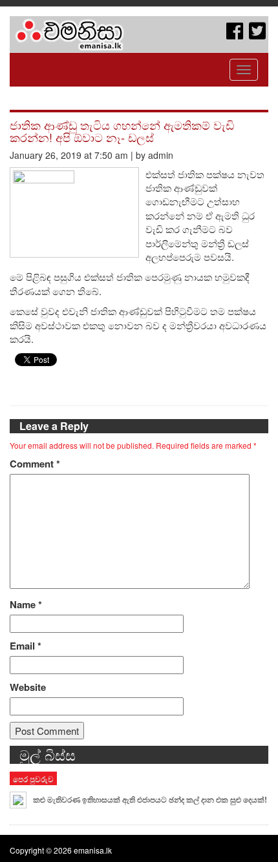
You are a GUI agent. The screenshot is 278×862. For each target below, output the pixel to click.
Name (26, 604)
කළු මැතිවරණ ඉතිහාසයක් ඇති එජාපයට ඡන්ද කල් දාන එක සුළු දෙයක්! (150, 799)
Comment (35, 464)
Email (25, 646)
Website (28, 687)
